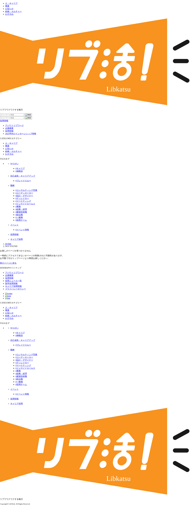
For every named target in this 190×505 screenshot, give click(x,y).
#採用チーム (21, 220)
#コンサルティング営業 (26, 190)
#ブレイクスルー (23, 181)
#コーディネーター (24, 193)
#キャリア (20, 168)
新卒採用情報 (11, 283)
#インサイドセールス (25, 204)
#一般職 (19, 217)
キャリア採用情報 (13, 286)
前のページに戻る (8, 263)
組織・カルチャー (13, 11)
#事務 (18, 206)
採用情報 (4, 121)
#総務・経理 (21, 209)
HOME (8, 244)
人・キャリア (11, 3)
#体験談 (19, 171)
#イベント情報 (22, 230)
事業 (7, 6)
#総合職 (19, 215)
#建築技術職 (21, 212)
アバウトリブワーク (14, 125)
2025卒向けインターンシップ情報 (20, 134)
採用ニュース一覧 (13, 281)
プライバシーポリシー (15, 289)
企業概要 (9, 128)
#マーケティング (23, 201)
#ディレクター (22, 198)
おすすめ (9, 14)
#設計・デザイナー (24, 196)
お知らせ (9, 9)
